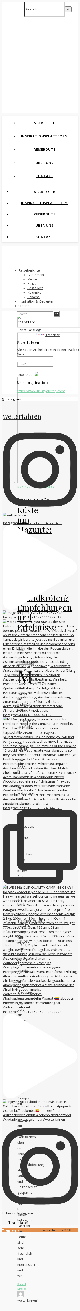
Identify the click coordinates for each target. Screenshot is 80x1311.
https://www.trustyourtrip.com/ (41, 391)
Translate (52, 335)
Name (21, 354)
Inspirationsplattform (44, 136)
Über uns (44, 162)
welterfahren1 (28, 1300)
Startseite (44, 122)
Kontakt (44, 176)
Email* (21, 364)
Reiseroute (44, 149)
